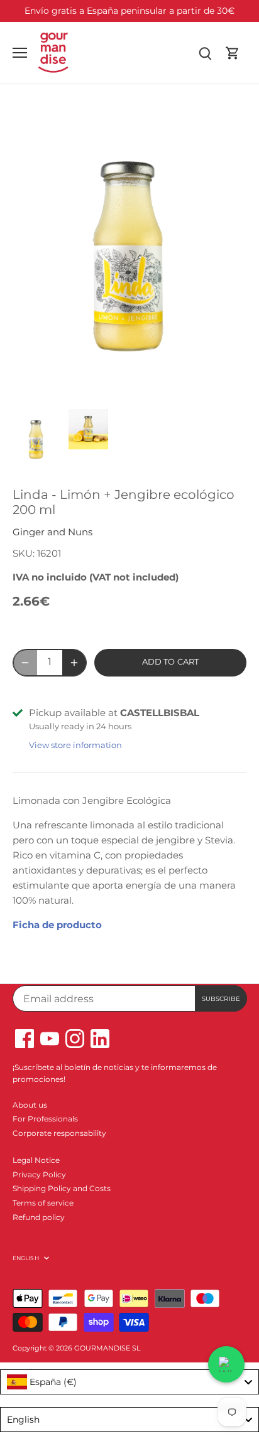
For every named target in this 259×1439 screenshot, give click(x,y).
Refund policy (39, 1217)
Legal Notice (36, 1160)
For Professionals (45, 1118)
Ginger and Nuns (52, 532)
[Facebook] (24, 1038)
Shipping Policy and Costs (62, 1188)
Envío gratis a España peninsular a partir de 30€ (129, 10)
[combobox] (129, 1381)
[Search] (205, 52)
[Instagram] (74, 1038)
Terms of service (43, 1202)
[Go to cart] (232, 52)
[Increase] (74, 663)
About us (30, 1105)
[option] (36, 439)
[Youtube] (49, 1038)
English (26, 1257)
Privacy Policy (39, 1174)
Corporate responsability (59, 1133)
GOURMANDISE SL (107, 1348)
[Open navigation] (20, 53)
